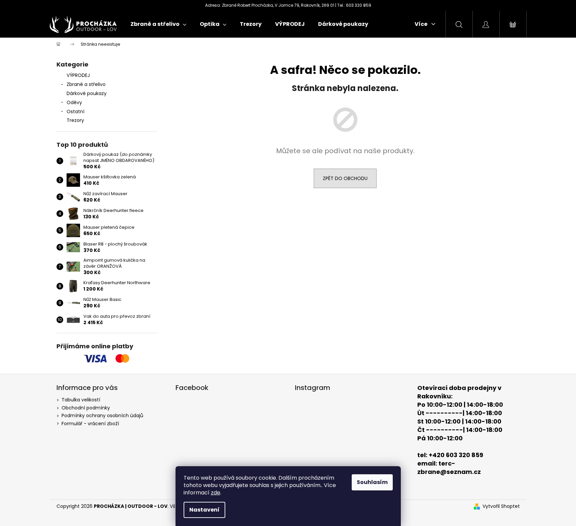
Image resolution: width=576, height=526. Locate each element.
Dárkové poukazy (87, 93)
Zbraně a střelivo (86, 84)
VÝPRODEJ (78, 75)
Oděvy (74, 102)
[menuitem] (158, 24)
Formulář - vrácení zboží (90, 423)
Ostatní (75, 111)
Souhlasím (372, 482)
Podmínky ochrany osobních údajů (102, 415)
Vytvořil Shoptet (501, 506)
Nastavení (204, 510)
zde (215, 492)
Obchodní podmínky (86, 407)
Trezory (75, 120)
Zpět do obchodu (345, 178)
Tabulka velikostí (81, 399)
